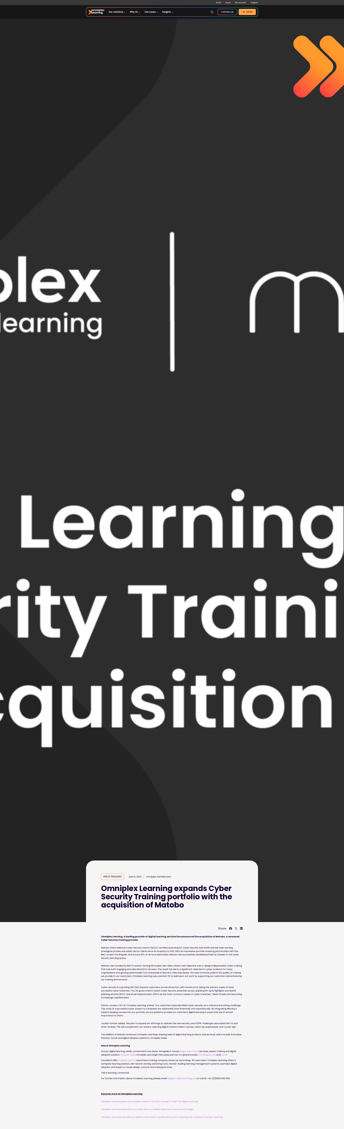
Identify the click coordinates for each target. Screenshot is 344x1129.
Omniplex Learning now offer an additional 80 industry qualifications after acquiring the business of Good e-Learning (162, 1117)
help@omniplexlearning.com (181, 1078)
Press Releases (112, 876)
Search (212, 12)
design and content (189, 1051)
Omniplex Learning (127, 1060)
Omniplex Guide (127, 1054)
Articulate (202, 1054)
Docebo (212, 1054)
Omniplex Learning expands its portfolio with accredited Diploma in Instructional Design (147, 1109)
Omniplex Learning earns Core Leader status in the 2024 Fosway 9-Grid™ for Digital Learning (149, 1101)
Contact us (227, 11)
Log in (228, 2)
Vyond (224, 1054)
